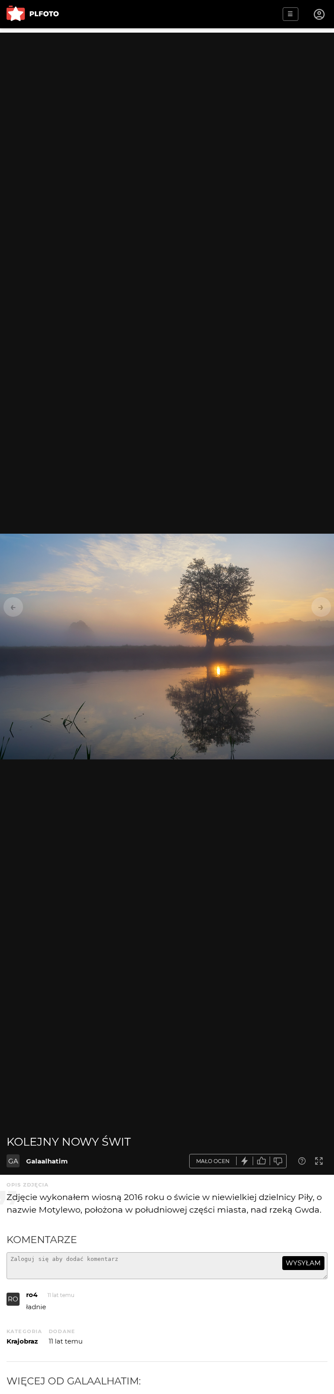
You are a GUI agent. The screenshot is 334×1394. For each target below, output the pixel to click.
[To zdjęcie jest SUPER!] (245, 1161)
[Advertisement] (167, 93)
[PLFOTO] (32, 14)
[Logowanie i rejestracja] (319, 14)
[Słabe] (278, 1161)
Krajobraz (22, 1341)
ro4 (31, 1294)
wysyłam (303, 1263)
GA (13, 1161)
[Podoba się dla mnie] (261, 1161)
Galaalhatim (47, 1161)
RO (13, 1299)
